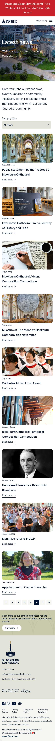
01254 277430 (8, 669)
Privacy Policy (15, 710)
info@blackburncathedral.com (16, 674)
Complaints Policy (28, 710)
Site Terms (5, 710)
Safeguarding (41, 20)
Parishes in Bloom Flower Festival (24, 3)
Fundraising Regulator (43, 710)
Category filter (9, 118)
